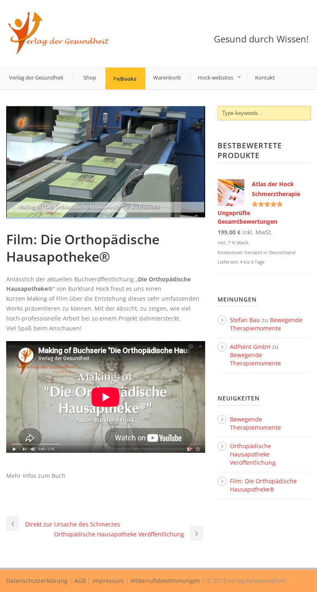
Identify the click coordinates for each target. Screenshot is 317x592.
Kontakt (265, 77)
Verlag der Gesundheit (36, 77)
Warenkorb (167, 77)
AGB (80, 581)
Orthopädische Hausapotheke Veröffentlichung (253, 454)
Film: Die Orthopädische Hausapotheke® (263, 485)
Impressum (108, 581)
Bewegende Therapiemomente (266, 324)
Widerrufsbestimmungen (165, 581)
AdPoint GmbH (250, 347)
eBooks (126, 78)
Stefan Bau (245, 320)
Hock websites (215, 77)
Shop (89, 77)
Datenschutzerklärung (37, 581)
